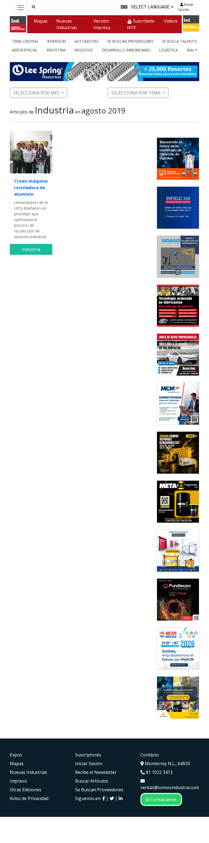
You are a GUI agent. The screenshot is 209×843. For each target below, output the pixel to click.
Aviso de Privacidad (29, 798)
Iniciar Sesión (185, 7)
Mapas (41, 21)
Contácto (149, 755)
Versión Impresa (101, 24)
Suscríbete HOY (141, 24)
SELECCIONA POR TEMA (136, 93)
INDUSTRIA (56, 50)
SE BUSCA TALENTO (179, 41)
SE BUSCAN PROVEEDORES (130, 41)
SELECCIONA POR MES (36, 93)
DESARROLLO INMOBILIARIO (126, 50)
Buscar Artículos (91, 781)
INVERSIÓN (56, 41)
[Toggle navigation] (20, 7)
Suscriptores (88, 755)
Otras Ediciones (25, 790)
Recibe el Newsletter (96, 772)
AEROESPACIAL (25, 50)
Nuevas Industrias (66, 24)
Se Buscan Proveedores (99, 790)
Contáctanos (163, 799)
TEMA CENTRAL (25, 41)
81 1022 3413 (159, 772)
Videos (170, 21)
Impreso (18, 781)
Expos (16, 755)
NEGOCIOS (83, 50)
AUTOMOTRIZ (87, 41)
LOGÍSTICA (168, 50)
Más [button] (190, 50)
